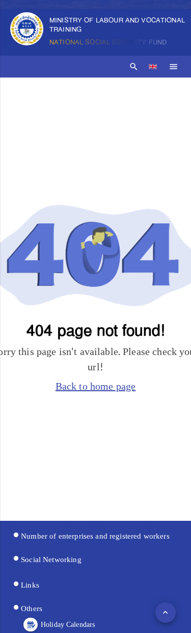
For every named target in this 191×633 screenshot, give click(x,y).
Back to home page (96, 386)
